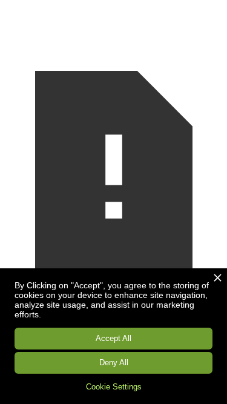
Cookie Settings (114, 386)
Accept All (113, 338)
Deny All (113, 362)
